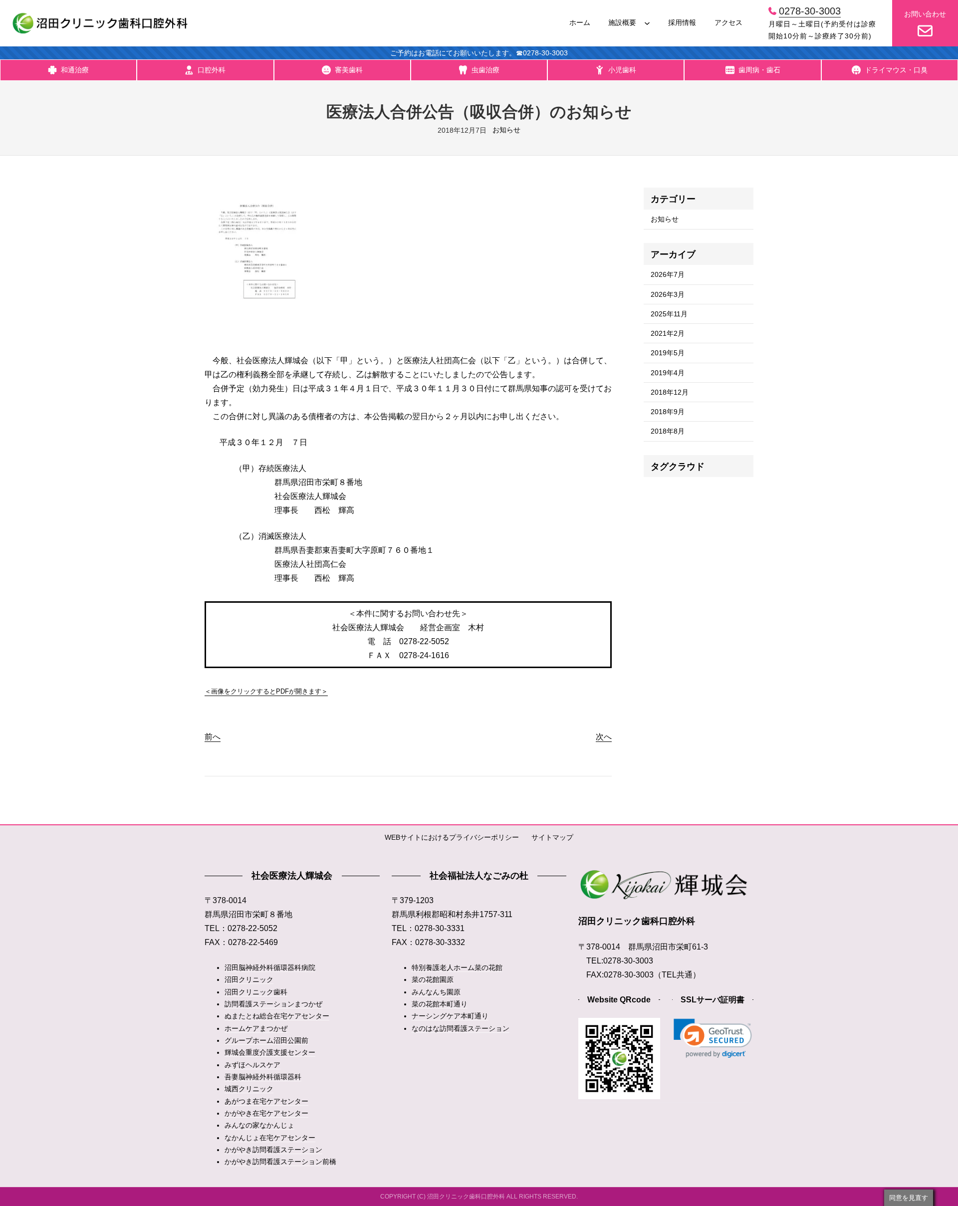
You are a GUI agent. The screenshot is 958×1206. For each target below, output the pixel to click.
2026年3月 (668, 294)
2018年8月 (668, 431)
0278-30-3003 (810, 10)
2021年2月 (668, 333)
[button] (712, 1038)
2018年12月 (670, 392)
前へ (213, 736)
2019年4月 (668, 373)
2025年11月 (669, 314)
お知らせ (506, 130)
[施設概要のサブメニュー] (647, 23)
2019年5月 (668, 353)
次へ (604, 736)
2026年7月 (668, 274)
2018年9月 (668, 412)
